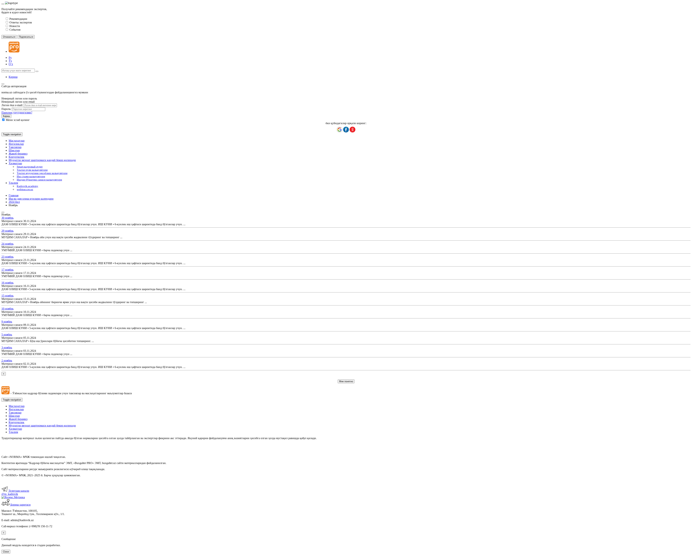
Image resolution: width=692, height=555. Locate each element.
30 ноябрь (7, 217)
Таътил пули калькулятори (32, 169)
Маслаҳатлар (17, 140)
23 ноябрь (7, 256)
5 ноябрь (6, 334)
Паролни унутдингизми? (16, 112)
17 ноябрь (7, 269)
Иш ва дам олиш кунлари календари (31, 198)
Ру (10, 57)
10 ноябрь (7, 308)
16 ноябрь (7, 282)
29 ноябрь (7, 230)
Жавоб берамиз (18, 153)
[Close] (2, 4)
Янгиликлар (16, 143)
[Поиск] (37, 71)
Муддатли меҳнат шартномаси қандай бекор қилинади (42, 160)
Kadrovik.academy (27, 186)
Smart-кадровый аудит (30, 166)
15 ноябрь (7, 295)
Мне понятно (346, 381)
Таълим (13, 432)
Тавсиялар (15, 147)
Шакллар (14, 150)
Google (339, 129)
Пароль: (6, 108)
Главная (13, 195)
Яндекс (352, 129)
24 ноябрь (7, 243)
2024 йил (14, 201)
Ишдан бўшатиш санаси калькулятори (39, 179)
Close (6, 551)
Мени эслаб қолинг (18, 119)
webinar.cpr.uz (25, 189)
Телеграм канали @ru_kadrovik (15, 492)
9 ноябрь (6, 321)
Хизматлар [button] (15, 163)
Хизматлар (15, 428)
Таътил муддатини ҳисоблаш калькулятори (42, 173)
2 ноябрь (6, 360)
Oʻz (11, 64)
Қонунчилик (16, 156)
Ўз (10, 60)
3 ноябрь (6, 347)
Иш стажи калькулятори (31, 176)
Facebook (346, 129)
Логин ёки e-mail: (12, 105)
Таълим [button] (13, 182)
